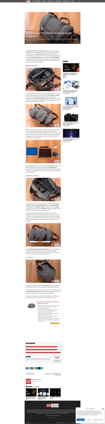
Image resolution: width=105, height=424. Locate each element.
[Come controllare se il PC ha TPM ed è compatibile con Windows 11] (71, 101)
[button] (102, 408)
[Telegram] (42, 368)
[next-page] (60, 386)
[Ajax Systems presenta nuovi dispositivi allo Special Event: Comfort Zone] (43, 392)
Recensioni (58, 1)
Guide (72, 1)
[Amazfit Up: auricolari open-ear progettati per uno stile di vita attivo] (31, 392)
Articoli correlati (29, 386)
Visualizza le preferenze (98, 419)
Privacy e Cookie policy (72, 422)
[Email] (39, 368)
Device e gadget (37, 1)
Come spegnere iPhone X (30, 373)
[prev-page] (58, 386)
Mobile (44, 1)
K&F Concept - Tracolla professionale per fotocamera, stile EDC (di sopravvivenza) (48, 302)
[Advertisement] (52, 6)
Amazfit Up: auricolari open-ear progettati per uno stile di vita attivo (30, 398)
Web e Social (51, 1)
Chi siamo (57, 422)
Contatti (67, 422)
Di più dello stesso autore (36, 386)
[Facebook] (27, 368)
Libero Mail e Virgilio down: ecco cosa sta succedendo (70, 139)
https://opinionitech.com (35, 381)
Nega (89, 419)
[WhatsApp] (34, 368)
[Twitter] (29, 368)
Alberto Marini (65, 77)
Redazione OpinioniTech (29, 42)
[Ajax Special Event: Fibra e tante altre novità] (55, 392)
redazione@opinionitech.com (55, 415)
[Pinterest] (32, 368)
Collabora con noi (62, 422)
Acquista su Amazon (55, 323)
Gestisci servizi (79, 416)
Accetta (80, 419)
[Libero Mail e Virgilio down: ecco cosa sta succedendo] (71, 133)
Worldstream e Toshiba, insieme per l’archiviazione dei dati (70, 91)
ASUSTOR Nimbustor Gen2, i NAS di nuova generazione (70, 123)
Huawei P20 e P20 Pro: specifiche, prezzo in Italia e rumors (53, 374)
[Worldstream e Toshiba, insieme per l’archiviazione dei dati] (71, 85)
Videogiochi (66, 1)
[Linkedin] (37, 368)
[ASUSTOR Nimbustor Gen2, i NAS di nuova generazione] (71, 117)
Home (26, 10)
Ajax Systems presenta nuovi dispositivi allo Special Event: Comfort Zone (42, 398)
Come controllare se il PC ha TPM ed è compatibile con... (70, 107)
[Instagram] (52, 417)
